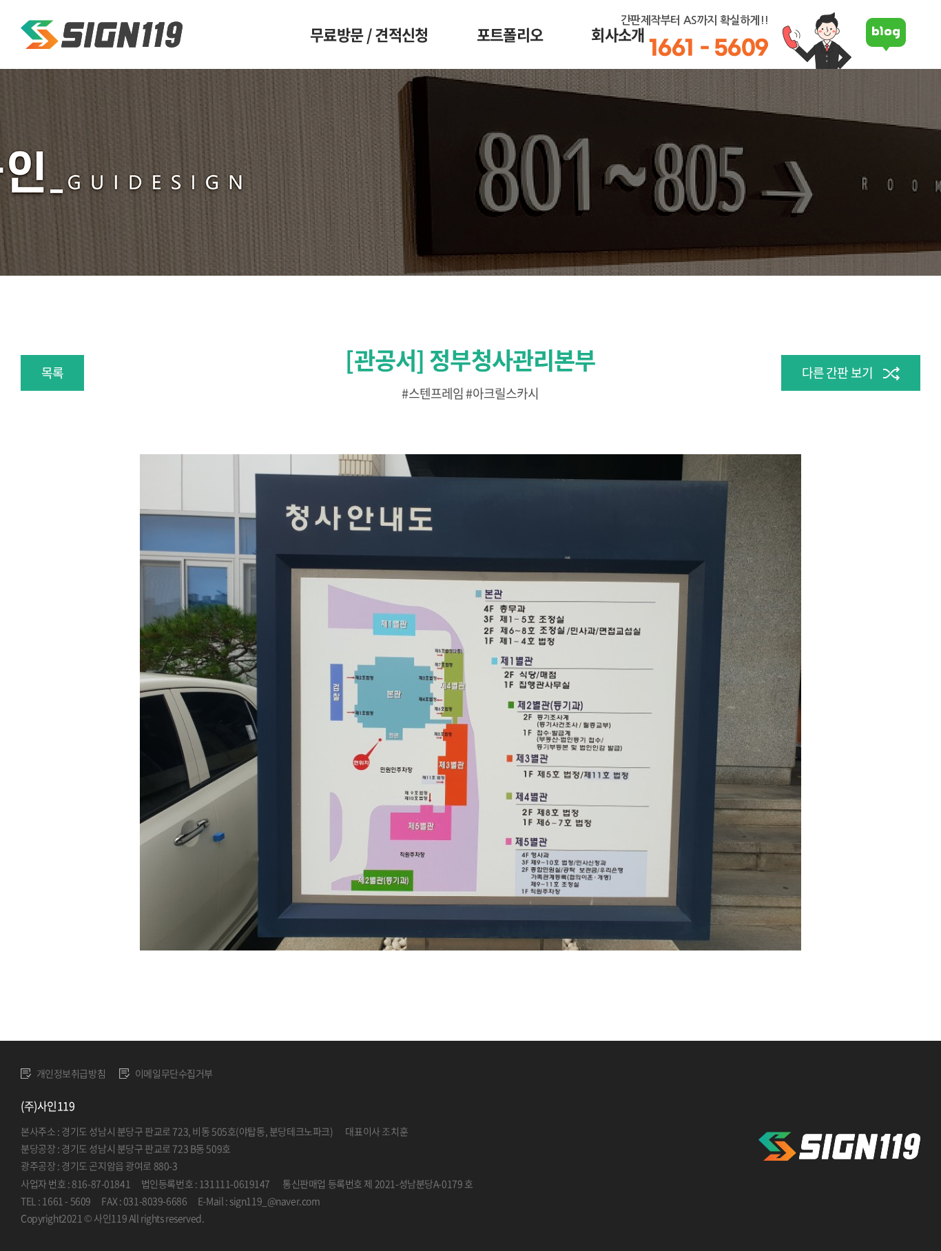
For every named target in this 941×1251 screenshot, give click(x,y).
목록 (52, 372)
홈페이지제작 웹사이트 (250, 1218)
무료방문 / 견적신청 (369, 34)
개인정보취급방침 (69, 1073)
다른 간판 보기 (837, 372)
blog (303, 1218)
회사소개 (617, 34)
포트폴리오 (510, 34)
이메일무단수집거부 (173, 1073)
